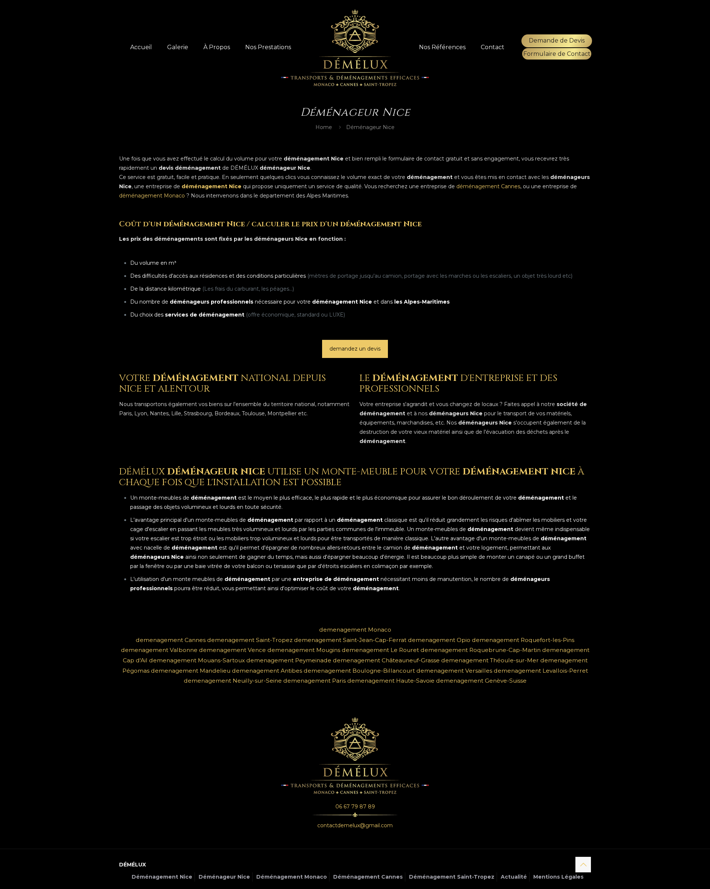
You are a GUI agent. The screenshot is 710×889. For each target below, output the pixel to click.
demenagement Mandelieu (190, 670)
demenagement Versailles (454, 670)
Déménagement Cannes (368, 876)
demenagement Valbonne (159, 649)
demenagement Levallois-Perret (541, 670)
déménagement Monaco (152, 195)
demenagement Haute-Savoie (391, 680)
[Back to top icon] (583, 864)
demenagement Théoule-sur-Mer (490, 660)
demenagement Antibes (267, 670)
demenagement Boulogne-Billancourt (359, 670)
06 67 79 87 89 (355, 806)
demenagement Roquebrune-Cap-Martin (480, 649)
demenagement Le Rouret (380, 649)
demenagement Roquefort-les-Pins (523, 639)
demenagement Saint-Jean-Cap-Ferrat (350, 639)
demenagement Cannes (171, 639)
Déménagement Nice (162, 876)
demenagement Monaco (355, 629)
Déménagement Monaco (291, 876)
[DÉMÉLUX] (355, 47)
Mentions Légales (558, 876)
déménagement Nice (211, 186)
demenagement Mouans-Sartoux (197, 660)
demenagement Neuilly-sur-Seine (233, 680)
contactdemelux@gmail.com (355, 825)
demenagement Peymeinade (288, 660)
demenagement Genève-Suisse (481, 680)
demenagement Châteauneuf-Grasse (386, 660)
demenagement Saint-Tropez (250, 639)
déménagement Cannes (488, 186)
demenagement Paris (314, 680)
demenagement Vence (232, 649)
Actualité (514, 876)
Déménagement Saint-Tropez (451, 876)
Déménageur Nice (224, 876)
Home (323, 127)
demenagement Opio (439, 639)
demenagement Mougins (303, 649)
